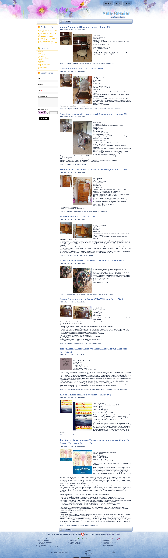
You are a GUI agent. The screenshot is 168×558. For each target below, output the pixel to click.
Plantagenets (102, 108)
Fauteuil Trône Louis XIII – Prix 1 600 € (81, 68)
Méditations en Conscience (110, 542)
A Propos (50, 534)
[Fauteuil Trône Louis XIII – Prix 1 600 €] (66, 86)
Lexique (78, 534)
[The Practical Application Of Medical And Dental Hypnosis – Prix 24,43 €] (66, 370)
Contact (127, 3)
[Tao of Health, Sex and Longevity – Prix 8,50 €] (66, 412)
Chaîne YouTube (89, 534)
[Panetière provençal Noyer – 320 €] (66, 234)
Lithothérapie (41, 61)
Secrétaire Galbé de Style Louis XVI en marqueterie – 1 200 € (47, 40)
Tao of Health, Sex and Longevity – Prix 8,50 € (85, 394)
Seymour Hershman (106, 389)
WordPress (76, 557)
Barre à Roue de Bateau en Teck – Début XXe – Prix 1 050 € (92, 260)
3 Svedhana (57, 547)
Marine (96, 294)
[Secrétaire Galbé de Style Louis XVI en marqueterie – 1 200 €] (66, 187)
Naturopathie (73, 540)
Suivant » (68, 21)
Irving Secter (87, 389)
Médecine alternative (44, 64)
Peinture (113, 551)
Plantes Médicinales (75, 542)
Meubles (40, 66)
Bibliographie (63, 534)
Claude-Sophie (42, 55)
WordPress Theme (85, 557)
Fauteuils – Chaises (43, 58)
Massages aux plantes (44, 540)
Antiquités (108, 3)
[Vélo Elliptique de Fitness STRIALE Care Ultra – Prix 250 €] (66, 132)
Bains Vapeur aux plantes (45, 542)
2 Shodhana (50, 547)
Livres (118, 3)
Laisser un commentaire (107, 63)
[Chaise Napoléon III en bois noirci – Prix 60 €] (66, 45)
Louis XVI (89, 211)
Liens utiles (71, 534)
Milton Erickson (96, 389)
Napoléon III (96, 63)
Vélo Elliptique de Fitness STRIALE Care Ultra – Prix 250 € (47, 37)
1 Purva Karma (42, 547)
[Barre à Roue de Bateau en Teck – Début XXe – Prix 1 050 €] (66, 278)
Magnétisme (106, 540)
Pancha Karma (42, 545)
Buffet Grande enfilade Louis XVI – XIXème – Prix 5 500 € (91, 299)
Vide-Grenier (116, 12)
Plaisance (40, 69)
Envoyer (44, 118)
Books (40, 53)
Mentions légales (100, 534)
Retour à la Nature (108, 545)
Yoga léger (41, 543)
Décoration (41, 56)
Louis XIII (95, 108)
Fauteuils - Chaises (78, 63)
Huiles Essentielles (75, 543)
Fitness (40, 59)
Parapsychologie (42, 67)
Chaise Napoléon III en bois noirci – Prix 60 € (85, 26)
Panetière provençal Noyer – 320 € (79, 216)
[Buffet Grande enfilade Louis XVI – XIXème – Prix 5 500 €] (66, 317)
